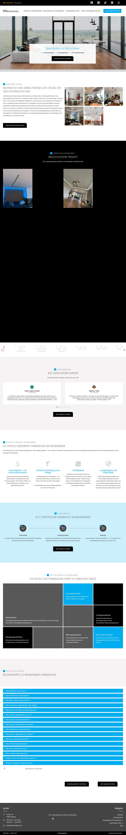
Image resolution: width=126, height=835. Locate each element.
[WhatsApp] (118, 2)
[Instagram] (98, 2)
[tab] (63, 691)
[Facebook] (91, 2)
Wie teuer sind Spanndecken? (17, 739)
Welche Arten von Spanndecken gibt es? (21, 758)
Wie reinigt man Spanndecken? (17, 720)
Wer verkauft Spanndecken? (16, 744)
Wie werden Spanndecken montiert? (19, 734)
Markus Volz (94, 391)
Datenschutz (13, 833)
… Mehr (55, 399)
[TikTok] (105, 2)
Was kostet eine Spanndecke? (17, 696)
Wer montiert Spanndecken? (17, 753)
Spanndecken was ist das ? (16, 691)
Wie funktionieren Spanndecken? (18, 729)
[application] (65, 11)
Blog (121, 826)
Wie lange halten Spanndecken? (18, 700)
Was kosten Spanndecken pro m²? (19, 715)
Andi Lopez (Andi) (32, 391)
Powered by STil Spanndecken (115, 833)
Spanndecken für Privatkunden (112, 820)
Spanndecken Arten (115, 823)
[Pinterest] (112, 2)
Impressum (6, 833)
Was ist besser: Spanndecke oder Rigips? (21, 705)
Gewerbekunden (118, 817)
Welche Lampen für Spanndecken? (19, 763)
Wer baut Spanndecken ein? (16, 748)
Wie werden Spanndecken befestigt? (20, 724)
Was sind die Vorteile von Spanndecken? (21, 710)
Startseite (120, 815)
